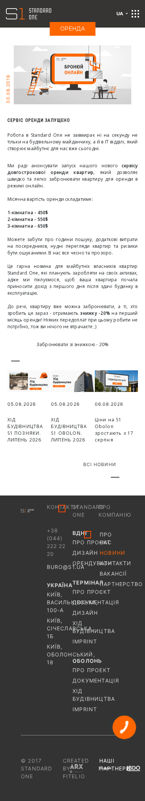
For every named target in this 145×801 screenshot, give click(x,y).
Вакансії (112, 573)
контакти (112, 563)
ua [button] (120, 13)
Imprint (84, 641)
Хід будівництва (85, 627)
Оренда (72, 28)
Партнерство (112, 584)
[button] (135, 14)
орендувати (85, 563)
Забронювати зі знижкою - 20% (72, 344)
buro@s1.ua (66, 567)
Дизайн (85, 553)
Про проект (85, 670)
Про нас (106, 538)
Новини (112, 553)
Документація (85, 602)
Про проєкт (85, 542)
